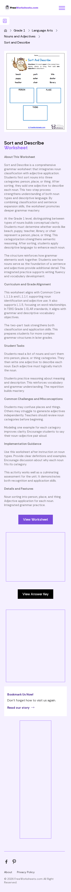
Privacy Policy (26, 872)
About (8, 872)
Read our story (18, 708)
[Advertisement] (35, 567)
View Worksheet (35, 519)
